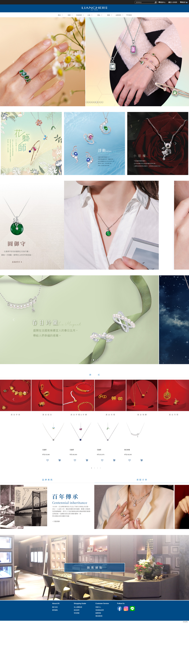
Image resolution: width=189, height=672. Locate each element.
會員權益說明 (99, 610)
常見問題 (76, 613)
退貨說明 (76, 610)
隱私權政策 (98, 616)
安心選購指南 (78, 607)
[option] (94, 443)
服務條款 (98, 613)
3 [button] (97, 468)
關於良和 (55, 607)
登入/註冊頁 (173, 2)
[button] (58, 14)
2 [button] (94, 468)
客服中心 (162, 2)
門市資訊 (129, 15)
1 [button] (92, 468)
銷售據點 (55, 610)
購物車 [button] (184, 2)
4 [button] (100, 468)
